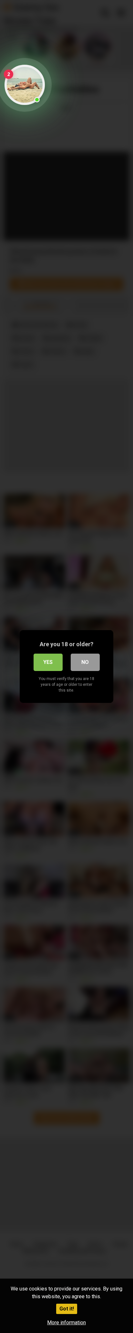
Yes (48, 662)
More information (66, 1322)
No (85, 662)
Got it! (66, 1309)
